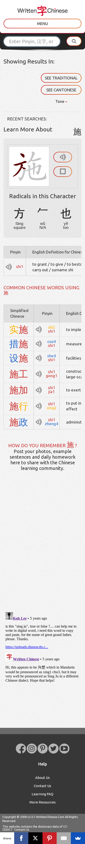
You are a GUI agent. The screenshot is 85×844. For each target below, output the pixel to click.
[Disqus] (42, 548)
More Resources (43, 802)
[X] (35, 838)
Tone (60, 101)
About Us (42, 778)
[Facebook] (21, 838)
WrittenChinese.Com (50, 816)
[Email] (64, 838)
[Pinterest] (49, 838)
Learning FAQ (42, 794)
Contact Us (42, 786)
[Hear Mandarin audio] (62, 157)
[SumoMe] (78, 838)
